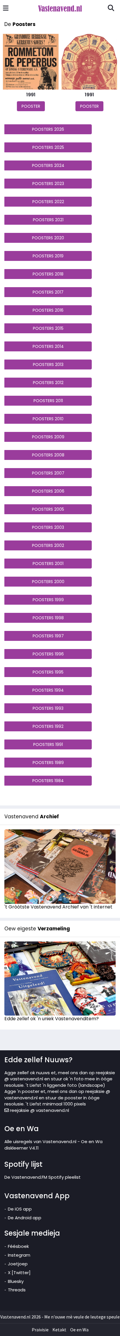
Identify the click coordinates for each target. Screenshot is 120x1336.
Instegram (19, 1255)
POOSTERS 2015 (48, 328)
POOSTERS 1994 (48, 690)
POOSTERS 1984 (48, 781)
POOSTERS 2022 (48, 202)
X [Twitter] (19, 1272)
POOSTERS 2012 (48, 383)
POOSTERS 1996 (48, 654)
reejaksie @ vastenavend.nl (39, 1110)
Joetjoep (18, 1264)
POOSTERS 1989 (48, 762)
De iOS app (20, 1209)
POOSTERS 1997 (48, 636)
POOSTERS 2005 (48, 509)
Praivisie (40, 1329)
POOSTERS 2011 (48, 401)
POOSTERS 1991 (48, 744)
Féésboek (18, 1246)
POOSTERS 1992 (48, 726)
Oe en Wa (79, 1329)
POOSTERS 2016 (48, 310)
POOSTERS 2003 (48, 527)
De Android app (24, 1218)
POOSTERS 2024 (48, 165)
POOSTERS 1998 (48, 618)
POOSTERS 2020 (48, 238)
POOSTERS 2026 (48, 129)
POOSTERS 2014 (48, 346)
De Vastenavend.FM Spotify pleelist (42, 1177)
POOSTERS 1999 (48, 600)
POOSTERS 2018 (48, 274)
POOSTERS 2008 (48, 455)
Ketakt (59, 1329)
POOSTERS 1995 (48, 672)
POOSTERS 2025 (48, 147)
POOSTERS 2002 (48, 545)
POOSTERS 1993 (48, 708)
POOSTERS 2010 (48, 419)
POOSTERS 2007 (48, 473)
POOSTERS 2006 (48, 491)
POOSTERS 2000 (48, 582)
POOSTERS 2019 (48, 256)
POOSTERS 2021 (48, 220)
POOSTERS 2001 (48, 563)
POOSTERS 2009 (48, 437)
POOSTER (31, 106)
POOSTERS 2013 (48, 364)
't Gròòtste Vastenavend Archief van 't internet (58, 907)
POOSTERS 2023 (48, 183)
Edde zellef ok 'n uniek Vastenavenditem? (51, 1018)
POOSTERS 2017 (48, 292)
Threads (17, 1290)
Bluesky (16, 1281)
